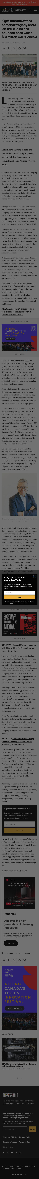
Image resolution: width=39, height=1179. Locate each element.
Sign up (19, 597)
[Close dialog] (34, 576)
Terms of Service (24, 601)
